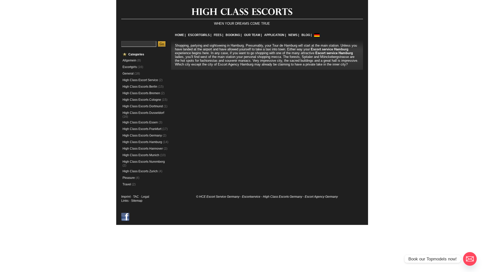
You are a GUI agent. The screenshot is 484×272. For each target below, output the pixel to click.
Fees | (218, 35)
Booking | (233, 35)
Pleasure (129, 178)
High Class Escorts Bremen (141, 93)
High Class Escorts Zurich (140, 171)
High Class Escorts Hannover (143, 148)
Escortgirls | (199, 35)
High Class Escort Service (140, 80)
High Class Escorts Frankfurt (142, 129)
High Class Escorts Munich (141, 155)
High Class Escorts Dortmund (143, 106)
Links (125, 200)
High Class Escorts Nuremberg (144, 161)
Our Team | (253, 35)
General (128, 73)
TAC (136, 196)
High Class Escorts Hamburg (142, 142)
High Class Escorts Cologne (142, 99)
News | (293, 35)
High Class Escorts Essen (140, 122)
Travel (127, 184)
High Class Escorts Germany (142, 135)
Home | (180, 35)
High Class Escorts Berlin (140, 86)
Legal (145, 196)
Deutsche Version (317, 35)
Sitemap (136, 200)
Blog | (306, 35)
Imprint (126, 196)
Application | (275, 35)
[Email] (470, 259)
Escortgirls (130, 67)
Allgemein (129, 60)
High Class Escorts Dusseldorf (143, 113)
